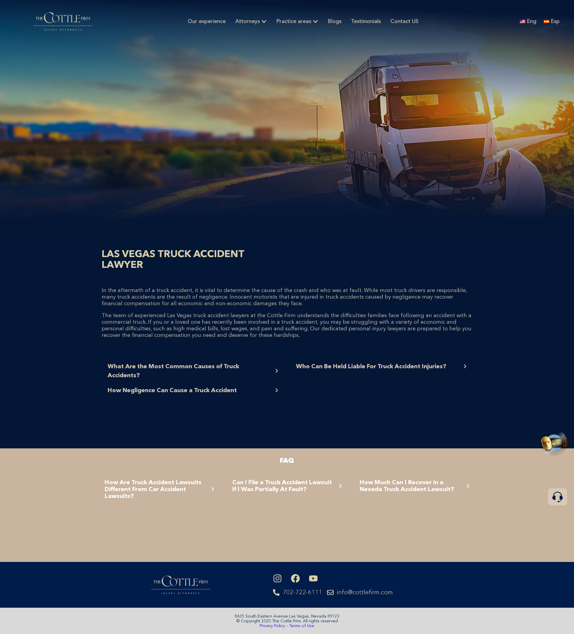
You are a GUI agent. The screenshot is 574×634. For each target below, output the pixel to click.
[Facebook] (295, 578)
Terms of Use (301, 625)
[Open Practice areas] (315, 22)
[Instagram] (277, 578)
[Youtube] (313, 578)
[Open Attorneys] (264, 22)
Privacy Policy (273, 625)
